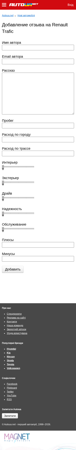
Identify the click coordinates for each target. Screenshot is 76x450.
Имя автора (11, 43)
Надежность (12, 209)
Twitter (10, 391)
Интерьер (10, 162)
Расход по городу (16, 135)
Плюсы (8, 240)
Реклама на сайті (16, 317)
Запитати (10, 415)
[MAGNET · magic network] (17, 438)
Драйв (7, 193)
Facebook (12, 384)
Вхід (70, 4)
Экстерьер (10, 178)
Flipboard (12, 387)
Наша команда (15, 325)
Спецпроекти (14, 314)
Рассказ (8, 70)
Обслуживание (14, 224)
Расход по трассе (16, 148)
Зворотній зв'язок (16, 329)
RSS (9, 399)
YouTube (11, 395)
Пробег (8, 121)
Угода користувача (17, 333)
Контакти (12, 321)
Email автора (12, 56)
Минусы (8, 254)
